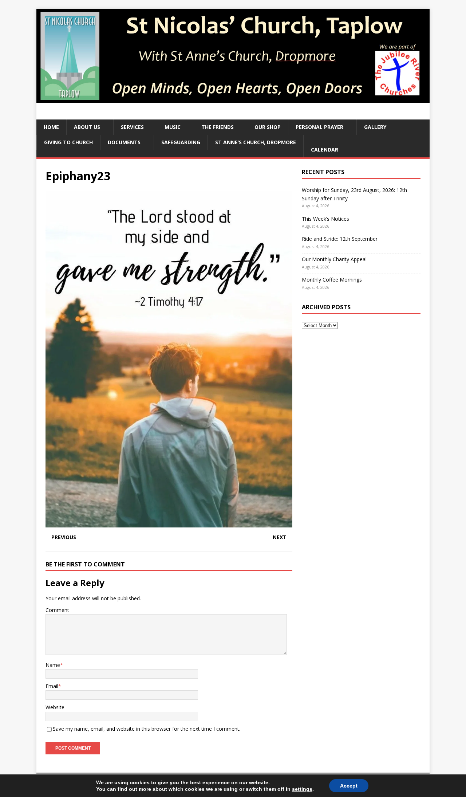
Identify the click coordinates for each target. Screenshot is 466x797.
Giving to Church (68, 142)
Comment (57, 609)
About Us (87, 126)
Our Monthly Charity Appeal (334, 259)
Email (52, 686)
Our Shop (267, 126)
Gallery (375, 126)
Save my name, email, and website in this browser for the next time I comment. (146, 728)
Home (51, 126)
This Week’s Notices (325, 218)
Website (55, 707)
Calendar (324, 149)
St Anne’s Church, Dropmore (255, 142)
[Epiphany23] (169, 522)
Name (53, 664)
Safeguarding (180, 142)
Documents (124, 142)
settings (302, 789)
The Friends (217, 126)
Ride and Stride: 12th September (340, 238)
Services (132, 126)
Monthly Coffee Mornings (332, 279)
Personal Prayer (319, 126)
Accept (349, 786)
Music (173, 126)
